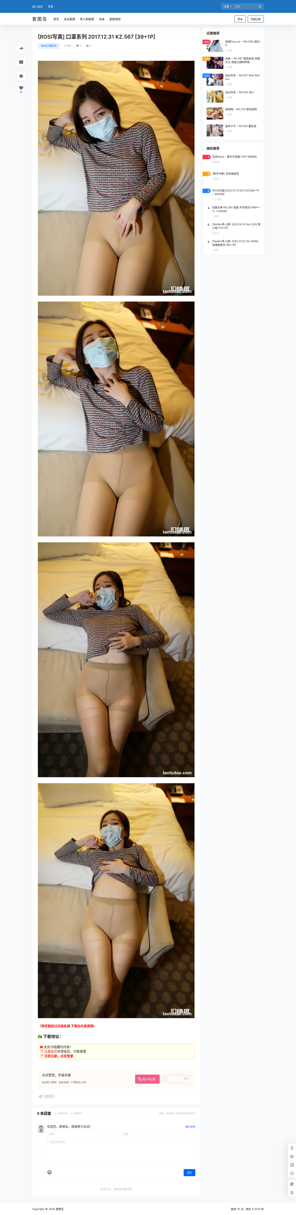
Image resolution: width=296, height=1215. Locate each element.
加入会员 (37, 6)
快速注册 (256, 19)
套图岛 (59, 1209)
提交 (189, 1172)
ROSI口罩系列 (48, 45)
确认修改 (190, 1126)
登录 (50, 6)
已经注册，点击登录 (58, 1056)
